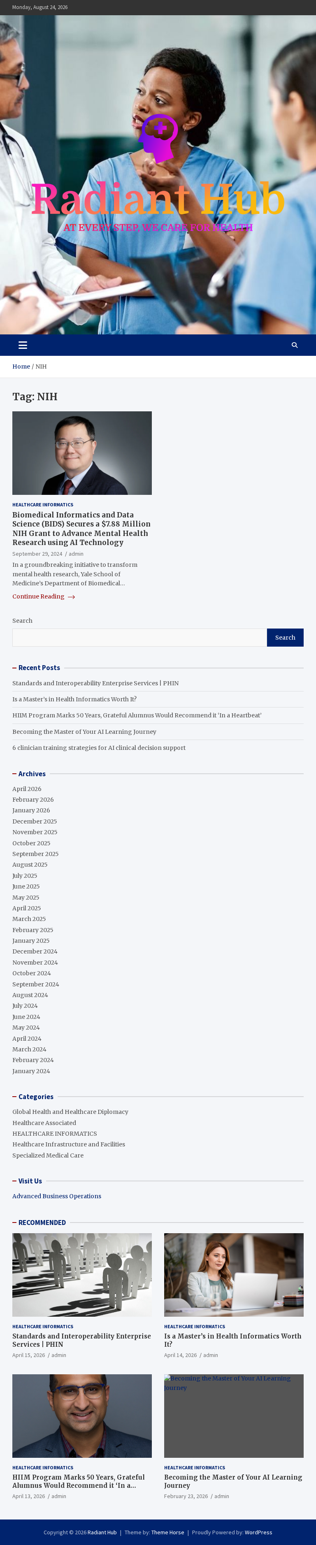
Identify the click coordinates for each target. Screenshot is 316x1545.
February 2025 (32, 930)
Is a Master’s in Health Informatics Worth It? (74, 699)
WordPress (258, 1532)
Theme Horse (167, 1532)
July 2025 (24, 875)
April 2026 (27, 789)
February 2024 (33, 1060)
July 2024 (25, 1005)
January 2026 (31, 810)
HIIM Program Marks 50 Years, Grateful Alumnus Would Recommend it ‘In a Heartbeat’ (137, 715)
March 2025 (29, 919)
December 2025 (34, 821)
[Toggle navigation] (22, 345)
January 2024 (31, 1071)
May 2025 (26, 897)
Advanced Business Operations (56, 1196)
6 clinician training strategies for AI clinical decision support (99, 748)
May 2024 (26, 1027)
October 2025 (31, 843)
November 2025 (35, 832)
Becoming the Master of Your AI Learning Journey (84, 731)
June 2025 (26, 886)
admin (76, 553)
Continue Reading (39, 596)
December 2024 (35, 951)
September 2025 (35, 854)
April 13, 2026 (28, 1496)
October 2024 (31, 973)
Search (22, 620)
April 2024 (27, 1038)
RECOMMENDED (42, 1222)
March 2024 (29, 1049)
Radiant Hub (102, 1532)
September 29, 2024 (37, 553)
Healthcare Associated (44, 1123)
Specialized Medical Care (48, 1155)
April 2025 (26, 908)
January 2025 (31, 940)
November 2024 (35, 962)
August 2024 (30, 995)
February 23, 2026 (186, 1496)
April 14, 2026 (180, 1355)
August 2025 (30, 864)
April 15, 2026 (28, 1355)
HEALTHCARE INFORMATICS (42, 504)
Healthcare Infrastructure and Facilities (68, 1144)
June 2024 (26, 1017)
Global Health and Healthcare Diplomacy (70, 1112)
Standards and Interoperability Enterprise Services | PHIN (95, 683)
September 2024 (35, 984)
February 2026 (33, 799)
